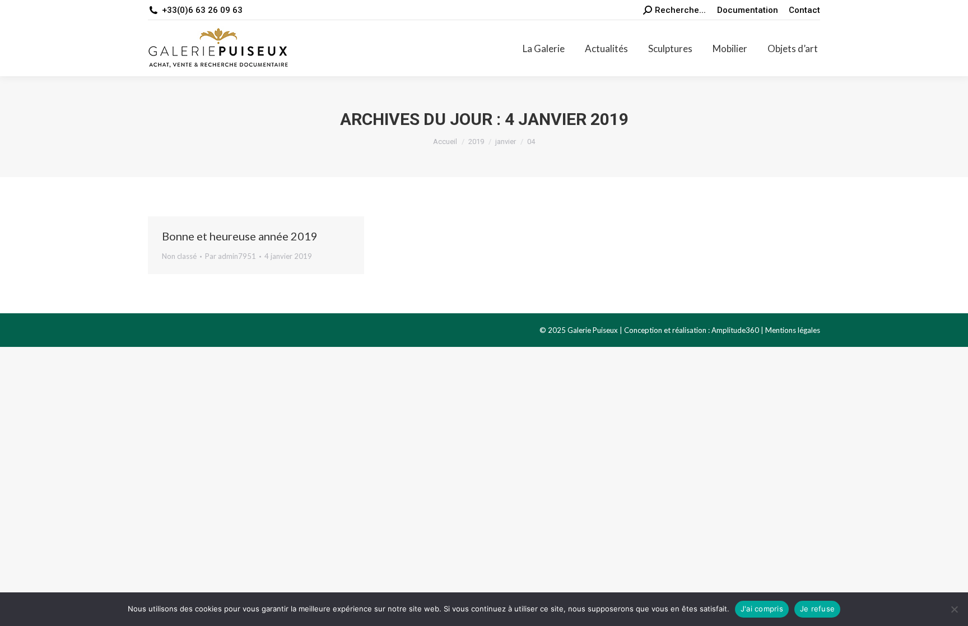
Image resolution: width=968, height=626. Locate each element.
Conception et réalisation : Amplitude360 (691, 330)
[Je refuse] (954, 609)
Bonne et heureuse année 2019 (240, 236)
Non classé (179, 256)
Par (230, 256)
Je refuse (817, 608)
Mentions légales (792, 330)
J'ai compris (762, 608)
